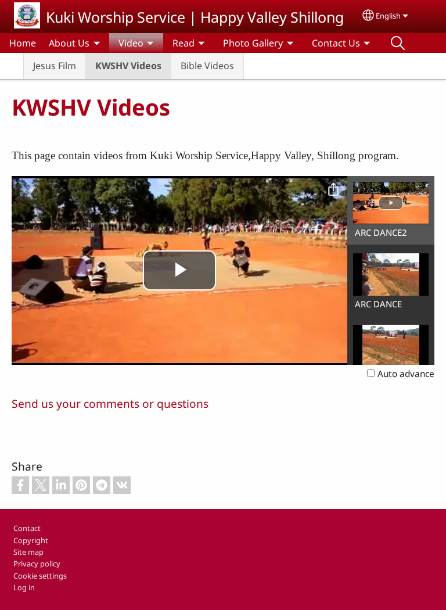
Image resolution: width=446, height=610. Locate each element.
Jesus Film (54, 65)
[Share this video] (333, 190)
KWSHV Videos (128, 65)
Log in (24, 587)
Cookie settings (40, 575)
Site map (28, 552)
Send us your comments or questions (110, 403)
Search (397, 43)
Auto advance (405, 374)
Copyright (30, 540)
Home (22, 43)
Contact (27, 528)
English (388, 15)
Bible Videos (207, 65)
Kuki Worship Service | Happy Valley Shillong (195, 17)
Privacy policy (36, 563)
